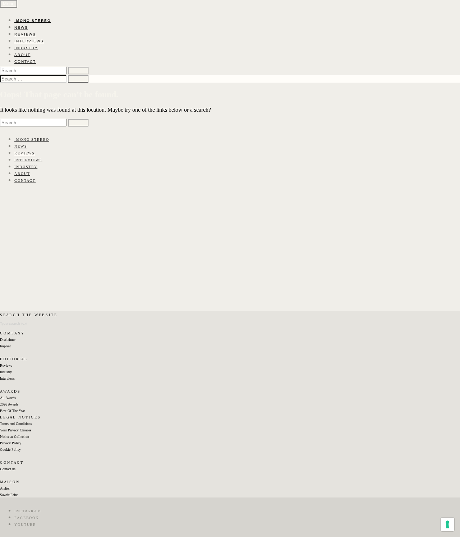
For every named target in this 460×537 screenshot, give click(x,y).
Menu (8, 3)
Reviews (6, 365)
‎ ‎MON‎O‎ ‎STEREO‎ (32, 21)
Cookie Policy (10, 450)
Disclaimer (7, 340)
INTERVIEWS (29, 41)
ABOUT (22, 55)
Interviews (7, 378)
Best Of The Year (12, 411)
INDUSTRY (26, 48)
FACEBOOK (26, 518)
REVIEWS (25, 34)
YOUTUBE (25, 525)
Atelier (5, 488)
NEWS (21, 27)
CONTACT (25, 62)
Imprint (5, 346)
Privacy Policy (10, 443)
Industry (6, 372)
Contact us (7, 469)
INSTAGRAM (27, 511)
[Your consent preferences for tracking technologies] (447, 524)
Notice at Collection (14, 437)
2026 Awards (9, 404)
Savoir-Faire (9, 495)
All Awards (8, 398)
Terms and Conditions (16, 424)
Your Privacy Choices (15, 430)
